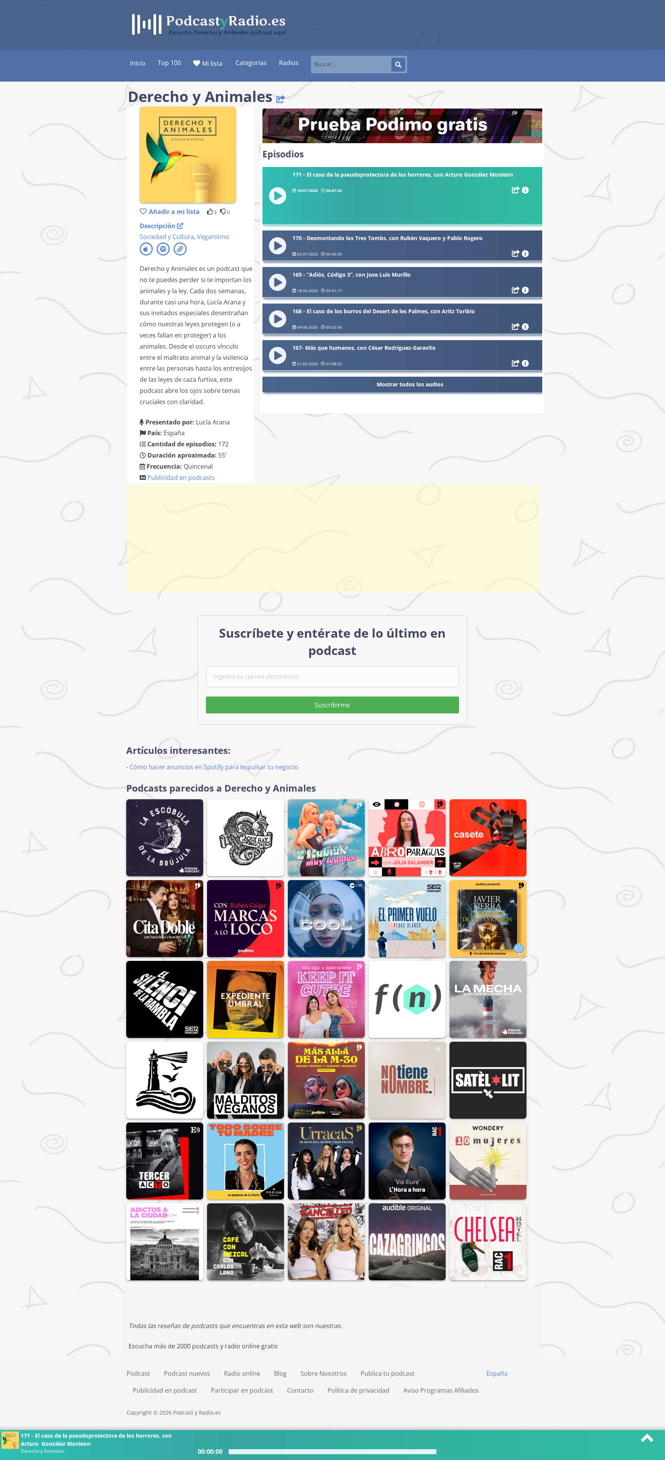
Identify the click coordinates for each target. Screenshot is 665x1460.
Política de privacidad (358, 1390)
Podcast (138, 1373)
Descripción (158, 226)
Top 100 (169, 62)
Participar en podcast (242, 1390)
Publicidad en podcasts (181, 477)
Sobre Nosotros (324, 1373)
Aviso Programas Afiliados (441, 1390)
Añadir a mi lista (174, 211)
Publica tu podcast (387, 1373)
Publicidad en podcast (165, 1390)
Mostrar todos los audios (410, 384)
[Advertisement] (332, 539)
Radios (289, 62)
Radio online (242, 1373)
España (497, 1373)
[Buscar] (398, 65)
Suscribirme (332, 705)
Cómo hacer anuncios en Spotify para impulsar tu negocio (214, 767)
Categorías (251, 62)
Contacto (300, 1390)
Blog (280, 1373)
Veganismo (213, 236)
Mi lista (212, 63)
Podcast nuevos (187, 1373)
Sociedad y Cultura (167, 236)
